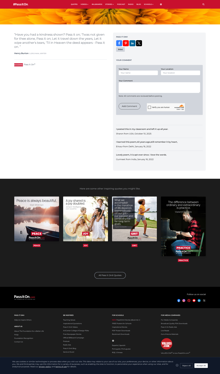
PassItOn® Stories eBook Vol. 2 (126, 320)
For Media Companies (169, 320)
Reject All (186, 365)
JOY (85, 245)
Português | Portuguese (121, 349)
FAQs (16, 335)
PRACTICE (183, 260)
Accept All (201, 365)
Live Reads (165, 331)
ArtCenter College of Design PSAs (76, 331)
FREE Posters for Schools (121, 323)
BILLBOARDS (97, 4)
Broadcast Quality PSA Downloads (174, 323)
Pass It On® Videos (70, 327)
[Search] (203, 4)
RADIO (130, 4)
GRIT (134, 245)
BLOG (138, 4)
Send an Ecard (68, 352)
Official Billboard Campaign (73, 338)
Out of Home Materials (169, 334)
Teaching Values (69, 320)
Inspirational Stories (119, 327)
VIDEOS (84, 4)
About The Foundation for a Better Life (29, 331)
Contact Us (18, 342)
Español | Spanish (118, 345)
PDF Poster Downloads (121, 331)
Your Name (124, 69)
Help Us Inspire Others (22, 320)
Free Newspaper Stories (72, 334)
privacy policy (45, 366)
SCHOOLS (148, 4)
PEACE (37, 245)
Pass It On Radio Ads (169, 327)
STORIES (108, 4)
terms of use (61, 366)
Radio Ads (67, 345)
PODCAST (121, 4)
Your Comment (126, 81)
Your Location (167, 69)
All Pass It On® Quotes (110, 275)
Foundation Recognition (23, 338)
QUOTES (74, 4)
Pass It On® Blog (69, 348)
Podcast (66, 341)
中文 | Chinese (117, 352)
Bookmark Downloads (120, 334)
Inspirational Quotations (72, 323)
